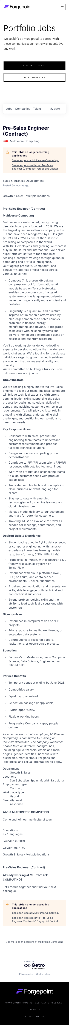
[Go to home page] (18, 7)
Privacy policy (26, 974)
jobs (9, 108)
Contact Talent (34, 65)
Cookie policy (43, 974)
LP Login (34, 1009)
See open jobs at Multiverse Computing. (35, 160)
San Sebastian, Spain (24, 780)
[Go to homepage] (34, 992)
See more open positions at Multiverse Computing (34, 941)
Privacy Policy (34, 1016)
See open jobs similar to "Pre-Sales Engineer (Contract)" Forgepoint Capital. (35, 167)
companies (22, 108)
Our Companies (34, 77)
